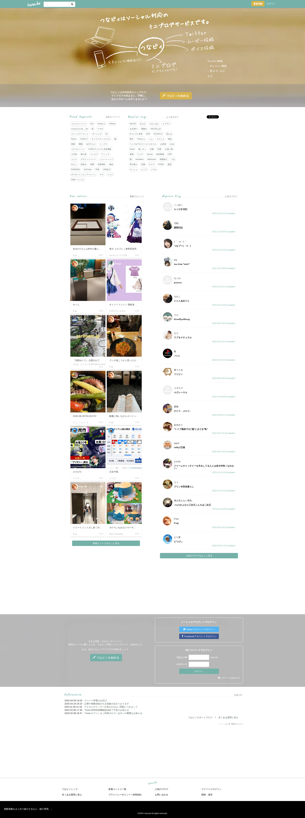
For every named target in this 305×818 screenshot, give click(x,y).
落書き (144, 129)
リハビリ (94, 154)
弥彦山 (83, 164)
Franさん (101, 124)
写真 (159, 149)
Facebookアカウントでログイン (200, 636)
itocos (73, 139)
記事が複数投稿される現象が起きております (107, 703)
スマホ (100, 129)
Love (172, 144)
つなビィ (177, 95)
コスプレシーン (78, 149)
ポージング (97, 134)
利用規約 (137, 794)
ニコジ (110, 174)
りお (173, 159)
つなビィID (181, 657)
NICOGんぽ (156, 129)
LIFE (170, 154)
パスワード (181, 664)
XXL (92, 124)
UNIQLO (106, 169)
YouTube (88, 169)
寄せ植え (133, 164)
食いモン (142, 149)
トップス (103, 144)
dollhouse (151, 159)
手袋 (97, 169)
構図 (81, 144)
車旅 (132, 154)
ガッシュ (133, 169)
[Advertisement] (211, 143)
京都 (152, 149)
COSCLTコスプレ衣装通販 (99, 149)
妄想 (169, 164)
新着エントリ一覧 (117, 789)
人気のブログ (161, 789)
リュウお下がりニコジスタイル (143, 144)
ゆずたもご (91, 144)
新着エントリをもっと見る (106, 543)
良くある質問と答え (228, 717)
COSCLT (84, 139)
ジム (151, 139)
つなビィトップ (70, 789)
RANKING (75, 169)
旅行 (132, 139)
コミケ (74, 159)
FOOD (161, 164)
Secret (149, 154)
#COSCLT (158, 134)
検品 (111, 164)
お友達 (163, 144)
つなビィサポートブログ (200, 717)
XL (106, 134)
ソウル (153, 169)
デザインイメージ (88, 159)
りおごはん (154, 124)
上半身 (74, 154)
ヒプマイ (166, 124)
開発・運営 (207, 794)
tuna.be (152, 783)
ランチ (140, 154)
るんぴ (143, 124)
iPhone (112, 124)
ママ (102, 174)
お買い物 (169, 149)
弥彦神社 (101, 164)
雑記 (170, 139)
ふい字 (227, 724)
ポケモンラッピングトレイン (83, 174)
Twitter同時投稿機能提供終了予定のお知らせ (107, 710)
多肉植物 (160, 154)
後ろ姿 (83, 154)
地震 (92, 164)
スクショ (160, 139)
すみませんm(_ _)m (79, 129)
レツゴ (144, 169)
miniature (140, 159)
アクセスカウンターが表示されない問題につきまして (111, 707)
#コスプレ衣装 (136, 134)
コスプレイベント (78, 124)
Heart (132, 149)
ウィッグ (105, 154)
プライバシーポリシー (119, 794)
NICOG (133, 124)
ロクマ (152, 164)
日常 (148, 134)
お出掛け (133, 129)
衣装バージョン (78, 179)
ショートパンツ (106, 159)
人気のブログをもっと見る (199, 555)
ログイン (271, 3)
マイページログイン (211, 789)
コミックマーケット (79, 134)
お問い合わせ (161, 794)
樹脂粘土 (163, 159)
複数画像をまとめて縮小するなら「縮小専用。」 (28, 809)
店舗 (143, 164)
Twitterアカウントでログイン (200, 629)
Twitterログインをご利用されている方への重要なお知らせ (113, 713)
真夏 (73, 144)
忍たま (169, 134)
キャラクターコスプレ (101, 139)
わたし (74, 164)
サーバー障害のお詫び (96, 700)
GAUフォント (237, 724)
